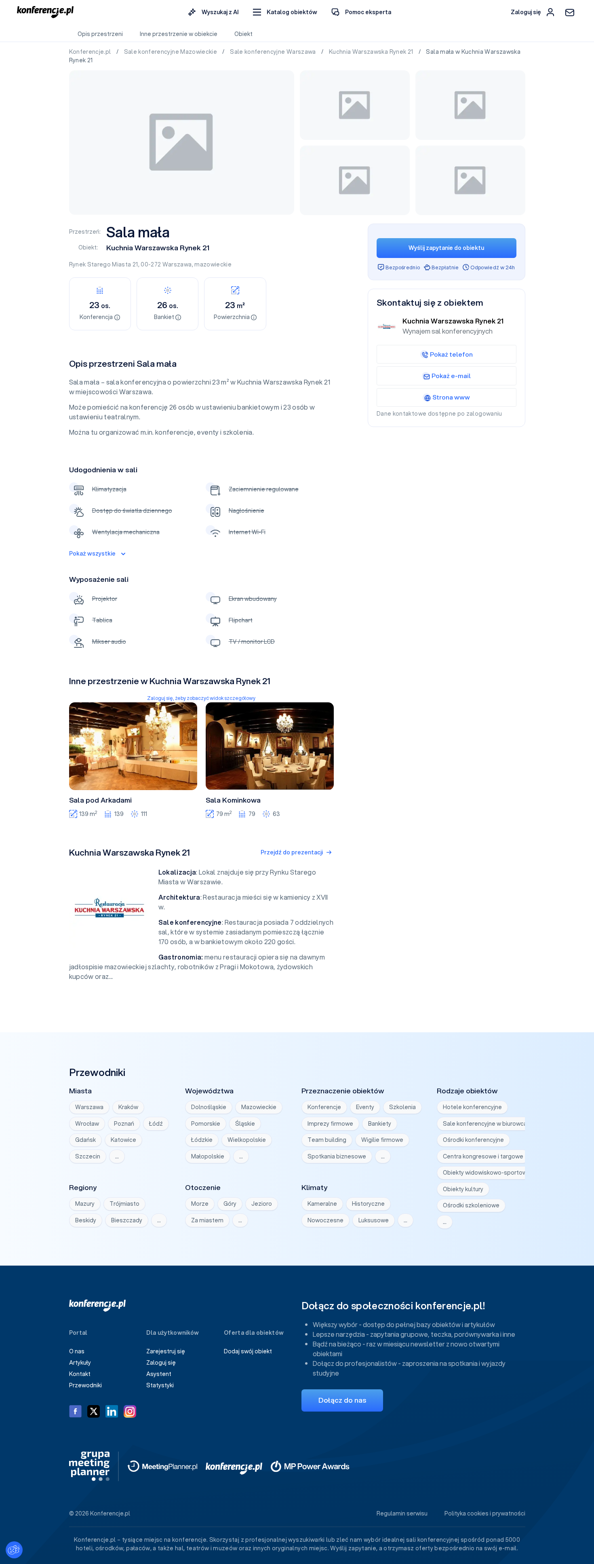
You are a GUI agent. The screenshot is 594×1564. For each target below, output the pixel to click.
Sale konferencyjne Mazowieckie (171, 52)
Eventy (365, 1107)
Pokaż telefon (451, 354)
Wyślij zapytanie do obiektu (446, 248)
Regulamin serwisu (402, 1513)
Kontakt (80, 1374)
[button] (285, 12)
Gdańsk (85, 1140)
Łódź (156, 1124)
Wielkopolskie (246, 1140)
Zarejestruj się (165, 1351)
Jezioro (261, 1204)
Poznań (124, 1124)
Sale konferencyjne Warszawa (273, 52)
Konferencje (324, 1107)
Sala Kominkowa (233, 800)
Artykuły (80, 1363)
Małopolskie (207, 1156)
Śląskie (245, 1124)
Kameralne (322, 1204)
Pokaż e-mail (451, 375)
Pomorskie (205, 1124)
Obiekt (243, 34)
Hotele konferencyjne (472, 1107)
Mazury (85, 1204)
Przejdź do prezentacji (292, 852)
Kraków (128, 1107)
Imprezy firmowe (330, 1124)
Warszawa (177, 264)
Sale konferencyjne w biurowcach (488, 1124)
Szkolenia (402, 1107)
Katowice (123, 1140)
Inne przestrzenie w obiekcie (178, 34)
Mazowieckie (258, 1107)
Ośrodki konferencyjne (473, 1140)
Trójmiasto (124, 1204)
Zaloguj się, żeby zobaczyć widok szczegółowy (201, 698)
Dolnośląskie (208, 1107)
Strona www (451, 397)
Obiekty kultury (463, 1189)
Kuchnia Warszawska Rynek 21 (372, 52)
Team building (327, 1140)
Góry (229, 1204)
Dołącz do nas (342, 1400)
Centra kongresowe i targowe (483, 1156)
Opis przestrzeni (100, 34)
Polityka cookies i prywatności (484, 1513)
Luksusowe (373, 1220)
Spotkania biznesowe (337, 1156)
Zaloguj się (161, 1363)
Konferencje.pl (90, 52)
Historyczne (368, 1204)
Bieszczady (126, 1220)
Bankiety (379, 1124)
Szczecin (87, 1156)
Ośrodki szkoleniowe (471, 1205)
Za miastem (207, 1220)
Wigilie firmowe (382, 1140)
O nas (76, 1351)
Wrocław (87, 1124)
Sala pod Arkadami (100, 800)
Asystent (158, 1374)
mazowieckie (213, 264)
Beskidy (85, 1220)
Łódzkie (202, 1140)
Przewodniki (85, 1385)
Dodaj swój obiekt (248, 1351)
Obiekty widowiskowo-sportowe (487, 1173)
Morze (200, 1204)
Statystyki (160, 1385)
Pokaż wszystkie (92, 554)
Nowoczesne (325, 1220)
